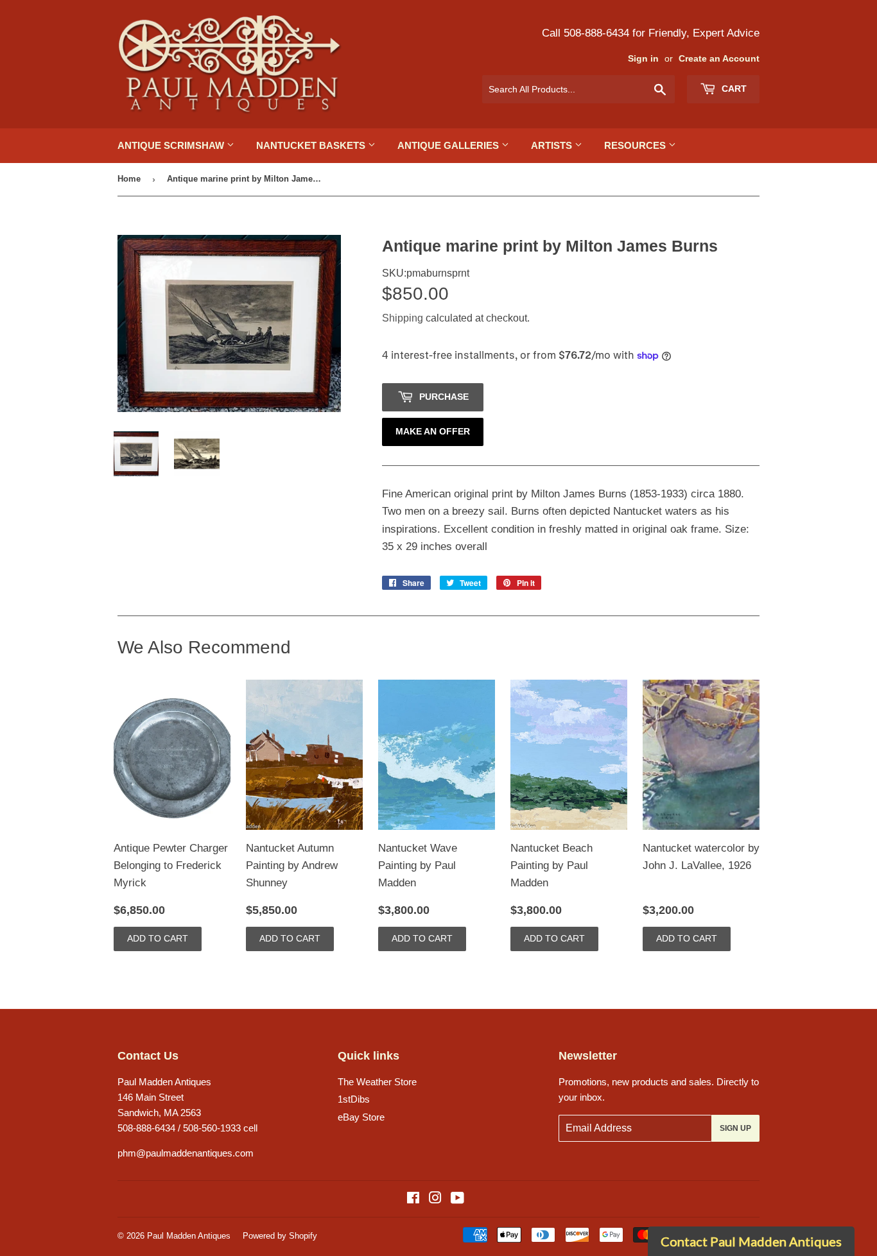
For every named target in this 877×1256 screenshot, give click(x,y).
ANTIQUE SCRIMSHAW (172, 145)
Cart (733, 88)
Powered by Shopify (280, 1236)
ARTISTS (553, 145)
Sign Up (735, 1128)
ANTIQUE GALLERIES (449, 145)
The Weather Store (377, 1081)
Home (129, 179)
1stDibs (354, 1099)
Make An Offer (432, 431)
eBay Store (361, 1117)
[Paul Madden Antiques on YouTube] (457, 1199)
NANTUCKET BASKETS (312, 145)
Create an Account (719, 59)
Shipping (402, 318)
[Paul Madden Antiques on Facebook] (413, 1199)
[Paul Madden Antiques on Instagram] (435, 1199)
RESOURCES (636, 145)
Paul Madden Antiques (188, 1236)
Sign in (643, 59)
